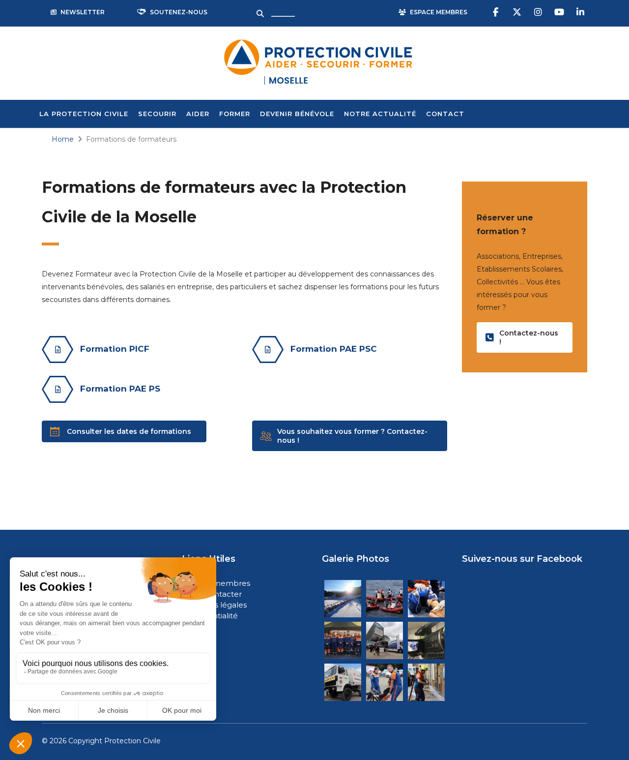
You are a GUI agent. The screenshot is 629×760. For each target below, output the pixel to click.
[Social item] (496, 12)
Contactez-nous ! (528, 337)
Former (234, 114)
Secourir (157, 114)
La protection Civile (83, 114)
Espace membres (216, 583)
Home (63, 139)
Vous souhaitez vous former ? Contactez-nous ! (352, 436)
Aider (197, 114)
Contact (445, 114)
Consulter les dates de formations (129, 431)
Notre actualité (380, 114)
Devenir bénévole (297, 114)
